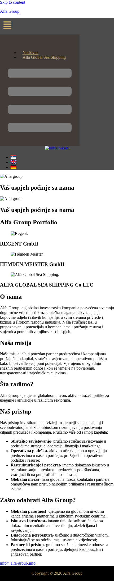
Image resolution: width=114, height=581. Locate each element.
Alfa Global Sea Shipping (44, 57)
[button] (57, 26)
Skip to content (12, 2)
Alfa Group (9, 11)
